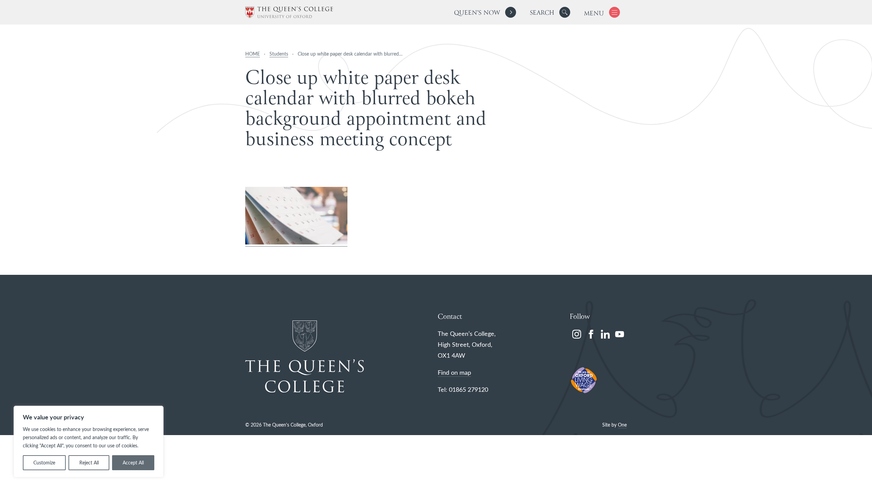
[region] (89, 441)
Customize (44, 462)
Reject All (89, 462)
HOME (252, 53)
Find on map (454, 372)
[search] (550, 12)
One (622, 424)
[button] (564, 12)
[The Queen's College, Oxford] (289, 12)
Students (278, 53)
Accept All (133, 462)
